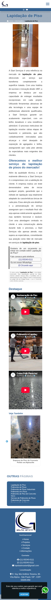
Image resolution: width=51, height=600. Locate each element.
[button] (47, 4)
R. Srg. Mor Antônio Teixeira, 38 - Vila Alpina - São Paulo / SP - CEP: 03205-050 (25, 577)
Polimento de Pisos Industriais (23, 489)
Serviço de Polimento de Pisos (23, 498)
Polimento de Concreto (20, 500)
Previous (7, 441)
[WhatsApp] (24, 10)
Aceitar (24, 594)
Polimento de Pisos (18, 487)
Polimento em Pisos (19, 491)
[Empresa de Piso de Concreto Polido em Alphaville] (25, 437)
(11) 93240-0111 (26, 259)
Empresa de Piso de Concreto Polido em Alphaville (25, 461)
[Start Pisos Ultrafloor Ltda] (25, 522)
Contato (26, 548)
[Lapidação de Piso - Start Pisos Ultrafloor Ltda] (4, 4)
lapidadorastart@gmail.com (27, 565)
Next (38, 441)
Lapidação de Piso (18, 485)
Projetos (26, 542)
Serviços (26, 545)
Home (26, 539)
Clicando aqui (26, 265)
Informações (26, 551)
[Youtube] (27, 10)
